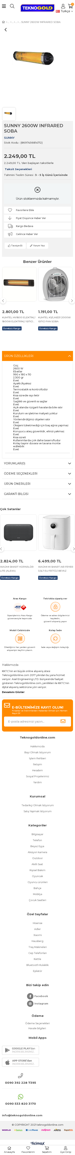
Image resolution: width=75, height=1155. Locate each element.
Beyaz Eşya (37, 846)
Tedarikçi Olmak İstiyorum (37, 805)
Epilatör (37, 971)
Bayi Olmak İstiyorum (37, 752)
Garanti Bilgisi (16, 494)
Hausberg (37, 941)
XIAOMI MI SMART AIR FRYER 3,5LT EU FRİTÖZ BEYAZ (55, 568)
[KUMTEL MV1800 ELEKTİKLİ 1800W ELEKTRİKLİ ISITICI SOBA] (19, 284)
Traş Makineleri (37, 947)
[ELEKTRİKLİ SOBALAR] (10, 22)
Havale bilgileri (37, 1028)
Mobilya (37, 894)
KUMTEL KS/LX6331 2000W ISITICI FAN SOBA (54, 319)
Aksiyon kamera (37, 852)
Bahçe (37, 888)
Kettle (37, 959)
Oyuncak (37, 876)
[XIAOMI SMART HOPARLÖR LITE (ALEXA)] (18, 533)
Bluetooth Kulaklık (37, 965)
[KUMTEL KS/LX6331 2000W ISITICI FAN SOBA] (55, 284)
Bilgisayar (37, 834)
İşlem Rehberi (37, 758)
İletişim (37, 764)
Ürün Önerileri (17, 484)
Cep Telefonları (37, 953)
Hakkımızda (37, 746)
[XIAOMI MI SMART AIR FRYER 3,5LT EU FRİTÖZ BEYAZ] (56, 533)
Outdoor (37, 858)
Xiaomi (37, 935)
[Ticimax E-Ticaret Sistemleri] (37, 1144)
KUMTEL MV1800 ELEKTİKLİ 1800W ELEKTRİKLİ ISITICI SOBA (18, 319)
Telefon (38, 840)
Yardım (37, 782)
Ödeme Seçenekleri (20, 473)
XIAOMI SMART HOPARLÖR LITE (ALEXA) (17, 568)
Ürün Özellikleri (18, 356)
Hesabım (37, 770)
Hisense (37, 923)
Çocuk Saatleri (37, 900)
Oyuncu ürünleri (38, 882)
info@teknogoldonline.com (20, 1115)
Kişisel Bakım (37, 870)
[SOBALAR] (14, 22)
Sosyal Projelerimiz (37, 776)
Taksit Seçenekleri (18, 169)
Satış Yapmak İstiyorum (38, 811)
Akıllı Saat (38, 864)
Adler (37, 929)
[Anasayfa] (6, 22)
